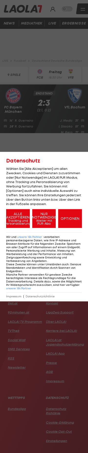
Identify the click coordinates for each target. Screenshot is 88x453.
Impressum (14, 296)
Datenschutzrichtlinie (40, 296)
